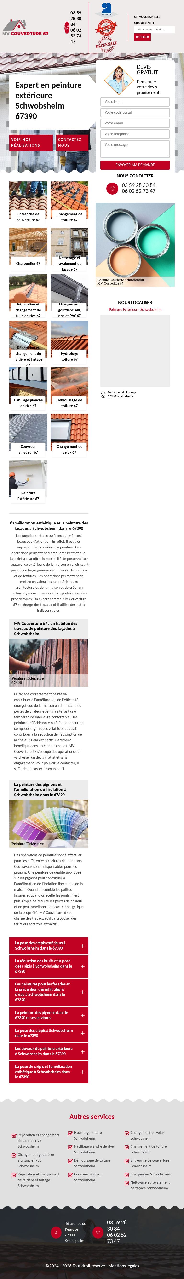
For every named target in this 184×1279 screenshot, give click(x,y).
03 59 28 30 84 (75, 19)
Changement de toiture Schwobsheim (149, 1149)
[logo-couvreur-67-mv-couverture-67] (41, 27)
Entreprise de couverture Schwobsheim (150, 1163)
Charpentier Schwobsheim (151, 1174)
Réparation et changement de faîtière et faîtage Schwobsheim (38, 1180)
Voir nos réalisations (25, 143)
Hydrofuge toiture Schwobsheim (88, 1136)
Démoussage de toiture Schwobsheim (92, 1163)
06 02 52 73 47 (75, 36)
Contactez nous (69, 143)
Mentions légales (123, 1266)
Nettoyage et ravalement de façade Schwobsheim (150, 1185)
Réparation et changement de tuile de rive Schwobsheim (38, 1141)
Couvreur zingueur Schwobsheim (88, 1177)
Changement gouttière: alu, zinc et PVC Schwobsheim (36, 1160)
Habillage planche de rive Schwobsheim (94, 1149)
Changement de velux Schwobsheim (147, 1136)
